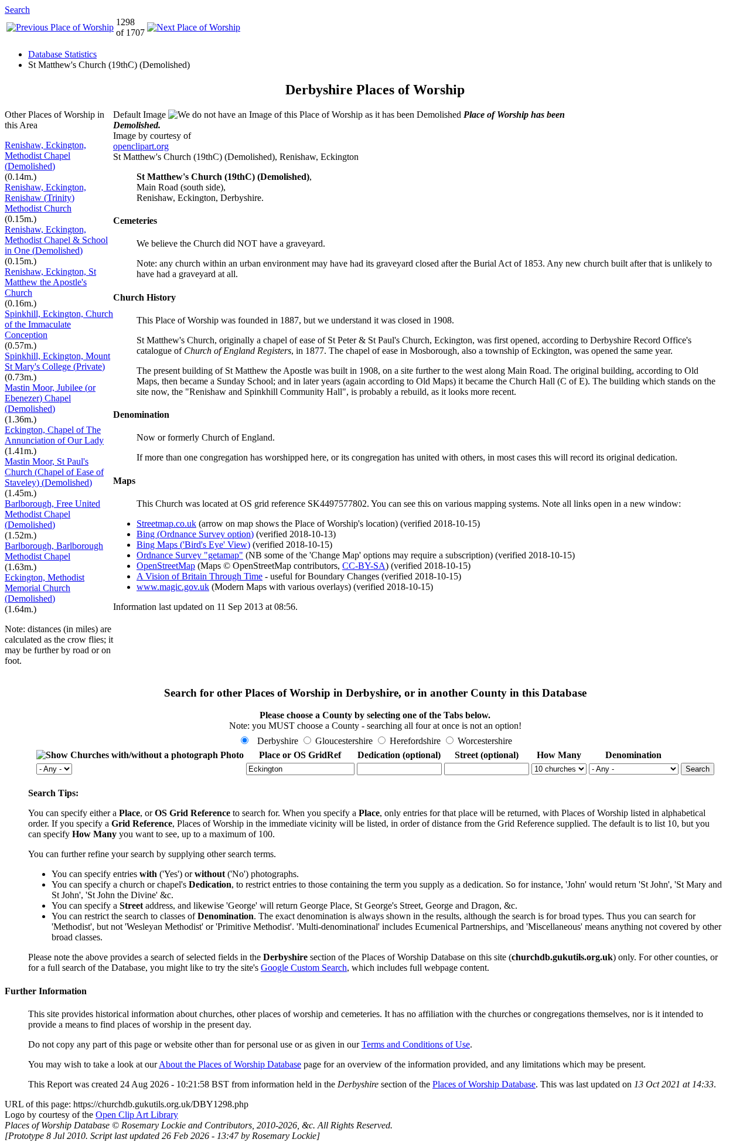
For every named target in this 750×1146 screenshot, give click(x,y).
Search (17, 10)
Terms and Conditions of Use (416, 1044)
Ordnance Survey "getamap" (190, 555)
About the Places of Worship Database (230, 1064)
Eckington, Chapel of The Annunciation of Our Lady (54, 435)
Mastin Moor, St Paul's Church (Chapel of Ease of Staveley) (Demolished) (54, 471)
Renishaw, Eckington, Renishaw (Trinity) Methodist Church (45, 197)
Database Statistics (62, 54)
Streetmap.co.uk (166, 523)
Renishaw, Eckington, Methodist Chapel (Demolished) (45, 155)
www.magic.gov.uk (173, 587)
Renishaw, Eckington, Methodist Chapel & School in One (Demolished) (56, 239)
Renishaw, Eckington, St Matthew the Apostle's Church (50, 282)
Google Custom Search (304, 968)
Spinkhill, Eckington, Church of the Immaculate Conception (59, 324)
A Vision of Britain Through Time (199, 576)
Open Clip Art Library (137, 1115)
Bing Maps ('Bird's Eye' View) (193, 545)
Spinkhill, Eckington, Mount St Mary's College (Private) (57, 361)
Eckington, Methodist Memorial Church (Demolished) (44, 587)
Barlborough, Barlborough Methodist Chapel (54, 551)
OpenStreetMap (166, 566)
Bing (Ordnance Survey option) (195, 534)
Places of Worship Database (484, 1084)
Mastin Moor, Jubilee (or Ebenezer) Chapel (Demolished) (50, 398)
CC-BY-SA (364, 566)
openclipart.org (141, 146)
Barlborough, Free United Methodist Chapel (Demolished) (52, 514)
